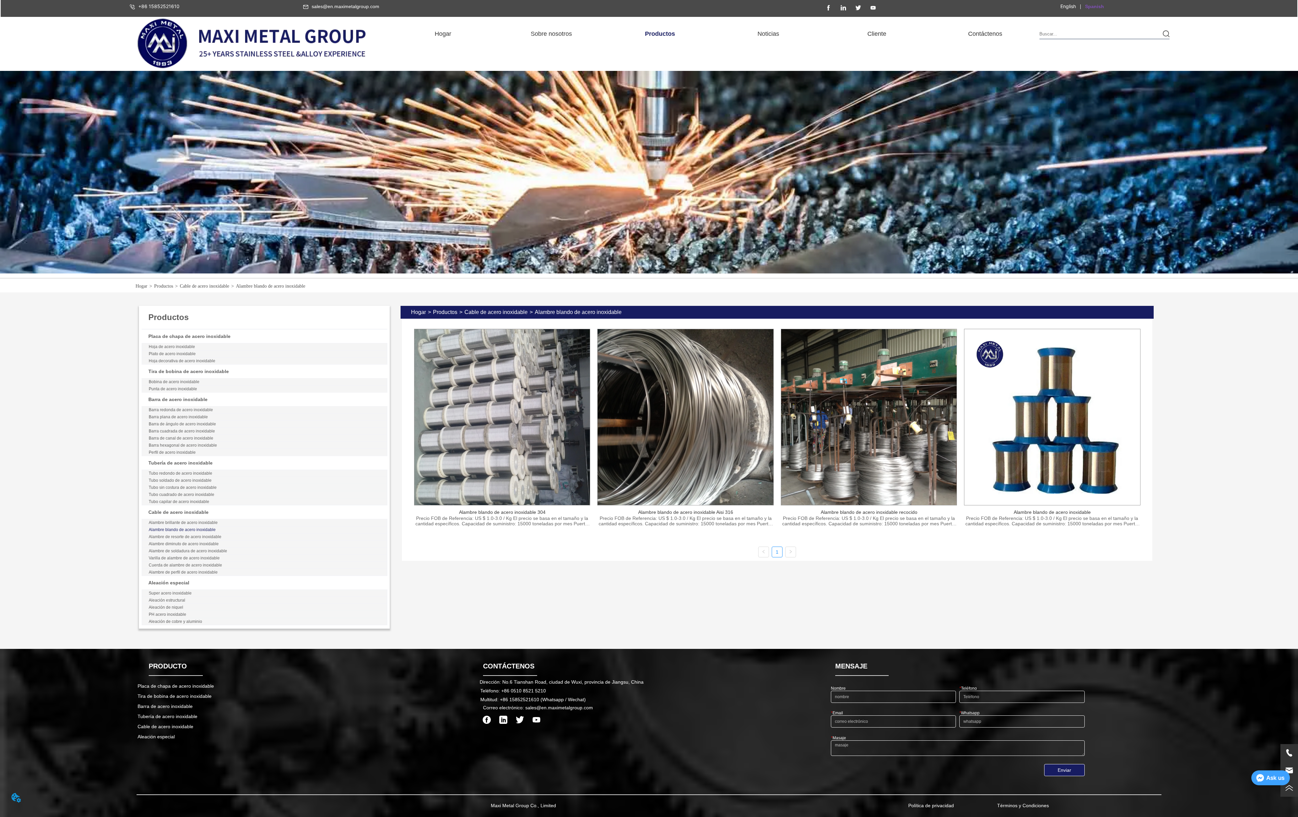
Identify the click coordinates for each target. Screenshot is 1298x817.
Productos (163, 286)
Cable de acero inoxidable (204, 286)
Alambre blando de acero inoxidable (270, 286)
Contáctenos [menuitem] (985, 33)
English (1068, 6)
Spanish (1094, 6)
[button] (551, 34)
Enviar (1064, 770)
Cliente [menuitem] (876, 33)
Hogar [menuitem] (443, 33)
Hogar (141, 286)
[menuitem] (551, 33)
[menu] (714, 33)
